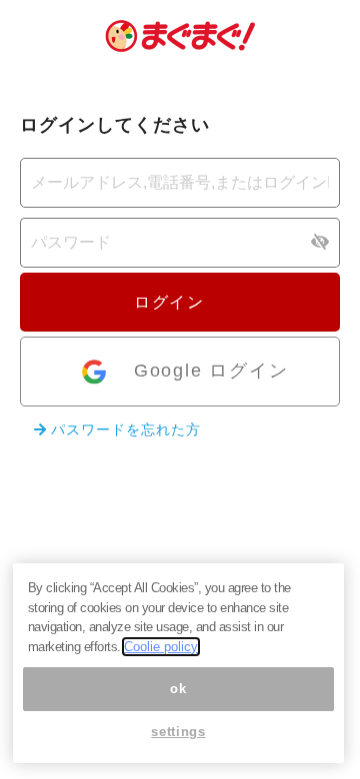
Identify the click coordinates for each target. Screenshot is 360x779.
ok (178, 688)
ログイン (172, 302)
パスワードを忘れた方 (123, 429)
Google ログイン (211, 371)
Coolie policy (161, 646)
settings (178, 731)
